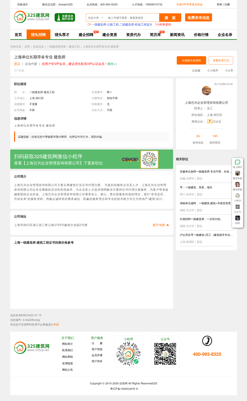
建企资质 (109, 34)
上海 (32, 98)
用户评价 (97, 361)
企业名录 (225, 34)
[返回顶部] (237, 227)
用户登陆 (97, 349)
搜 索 (170, 17)
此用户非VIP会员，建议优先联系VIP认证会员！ (79, 63)
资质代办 (133, 34)
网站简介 (67, 343)
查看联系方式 (221, 60)
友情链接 (67, 363)
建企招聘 (86, 34)
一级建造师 (36, 92)
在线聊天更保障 (191, 60)
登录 (219, 4)
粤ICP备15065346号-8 (124, 389)
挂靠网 (123, 383)
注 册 (97, 343)
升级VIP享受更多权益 (189, 4)
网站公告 (67, 369)
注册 (227, 4)
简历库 (155, 34)
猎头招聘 (38, 34)
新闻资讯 (177, 34)
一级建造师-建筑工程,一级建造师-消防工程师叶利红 (125, 24)
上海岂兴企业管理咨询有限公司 (206, 102)
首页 (18, 34)
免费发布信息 (199, 17)
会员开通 (97, 355)
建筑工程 (74, 46)
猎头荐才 (62, 34)
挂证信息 (38, 46)
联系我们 (67, 350)
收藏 (197, 70)
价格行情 (201, 34)
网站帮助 (67, 357)
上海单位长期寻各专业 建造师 (101, 46)
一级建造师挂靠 (56, 46)
